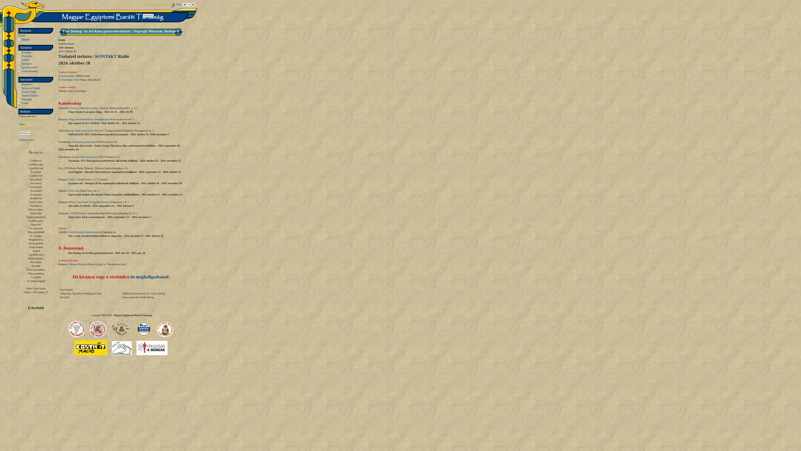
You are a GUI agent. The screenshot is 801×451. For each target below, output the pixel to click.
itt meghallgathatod (149, 276)
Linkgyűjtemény (29, 71)
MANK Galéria (78, 213)
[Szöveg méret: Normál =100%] (192, 4)
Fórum (24, 103)
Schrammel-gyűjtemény (84, 142)
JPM (66, 168)
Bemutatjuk (67, 79)
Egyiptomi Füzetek (30, 88)
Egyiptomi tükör (29, 67)
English (21, 35)
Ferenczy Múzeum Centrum (84, 108)
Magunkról (27, 84)
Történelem (27, 56)
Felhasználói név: (28, 116)
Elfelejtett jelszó (26, 139)
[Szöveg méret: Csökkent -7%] (188, 4)
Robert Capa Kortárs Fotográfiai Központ (89, 202)
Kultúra (25, 59)
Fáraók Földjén (29, 91)
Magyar (25, 39)
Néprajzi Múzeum (78, 264)
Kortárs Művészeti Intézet (85, 157)
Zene (178, 4)
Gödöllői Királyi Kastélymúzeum (84, 232)
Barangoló (26, 63)
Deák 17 (73, 179)
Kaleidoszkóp (67, 76)
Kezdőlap (26, 52)
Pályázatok (26, 99)
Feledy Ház (73, 190)
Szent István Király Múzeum (89, 130)
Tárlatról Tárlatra (29, 95)
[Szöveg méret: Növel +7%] (184, 4)
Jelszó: (23, 124)
